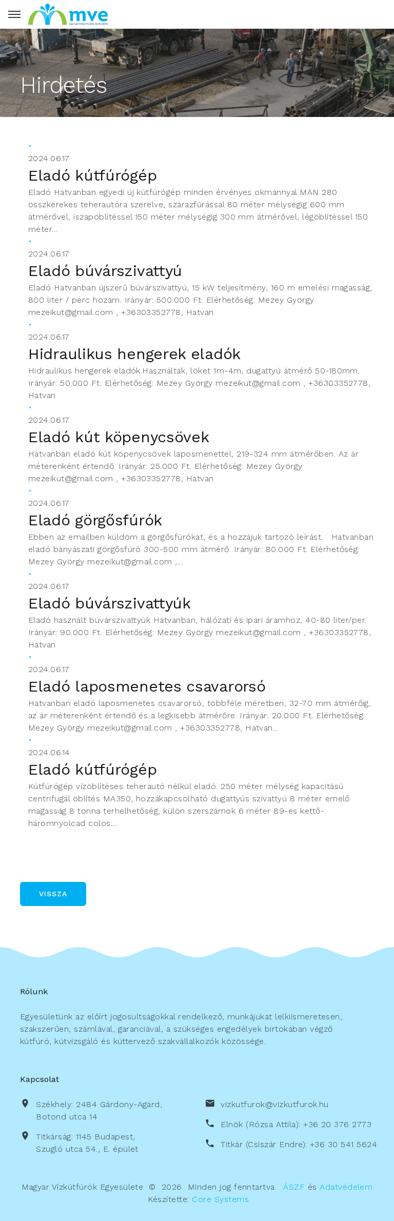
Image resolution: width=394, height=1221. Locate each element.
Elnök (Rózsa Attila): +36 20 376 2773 (296, 1124)
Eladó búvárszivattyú (105, 271)
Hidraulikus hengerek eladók (134, 354)
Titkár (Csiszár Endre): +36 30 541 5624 (299, 1144)
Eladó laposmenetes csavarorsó (146, 686)
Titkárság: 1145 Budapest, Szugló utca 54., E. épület (87, 1143)
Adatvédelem (346, 1187)
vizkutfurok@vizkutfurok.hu (274, 1104)
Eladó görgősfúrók (95, 520)
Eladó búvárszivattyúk (109, 603)
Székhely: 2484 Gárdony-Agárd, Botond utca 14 (99, 1110)
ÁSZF (294, 1187)
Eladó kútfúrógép (92, 175)
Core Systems (220, 1199)
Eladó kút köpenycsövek (118, 437)
